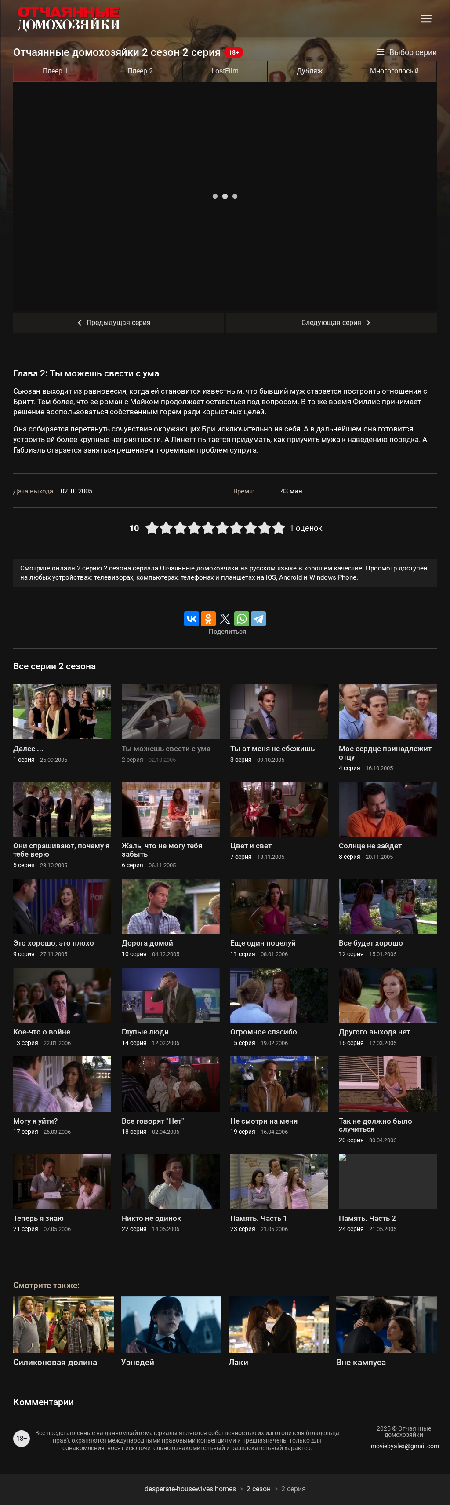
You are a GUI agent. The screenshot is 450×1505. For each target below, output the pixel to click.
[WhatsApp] (241, 618)
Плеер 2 (140, 71)
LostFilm (225, 71)
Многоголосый (394, 71)
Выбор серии (413, 52)
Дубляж (310, 71)
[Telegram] (258, 618)
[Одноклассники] (208, 618)
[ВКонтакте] (191, 618)
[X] (225, 618)
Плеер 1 (55, 71)
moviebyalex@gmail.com (404, 1446)
